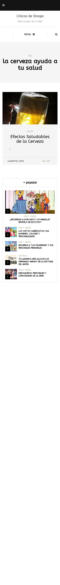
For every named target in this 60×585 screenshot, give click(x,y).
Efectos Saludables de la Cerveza (30, 139)
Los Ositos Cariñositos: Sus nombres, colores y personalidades (33, 234)
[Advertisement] (30, 445)
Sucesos (22, 256)
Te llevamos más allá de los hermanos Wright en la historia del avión (35, 261)
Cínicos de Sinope (30, 16)
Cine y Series (30, 216)
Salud (30, 131)
